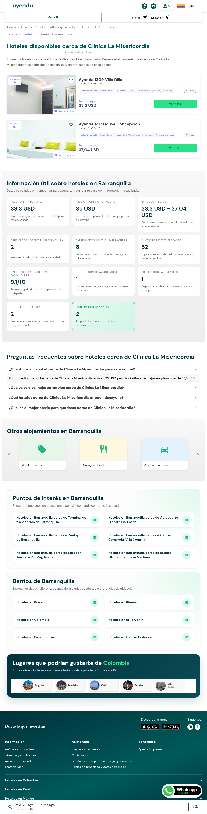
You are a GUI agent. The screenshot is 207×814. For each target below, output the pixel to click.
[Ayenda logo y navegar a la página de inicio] (18, 6)
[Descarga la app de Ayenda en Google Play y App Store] (161, 727)
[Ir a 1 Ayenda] (190, 727)
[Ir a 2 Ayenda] (197, 727)
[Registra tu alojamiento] (144, 6)
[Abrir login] (166, 6)
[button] (103, 94)
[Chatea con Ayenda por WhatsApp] (182, 791)
